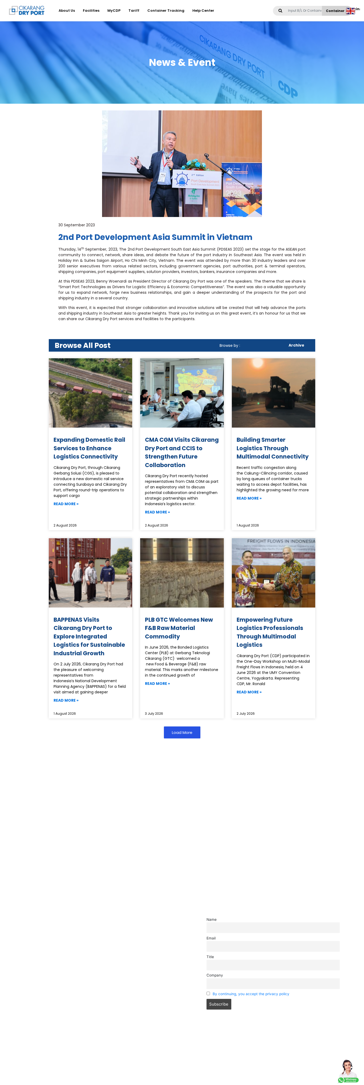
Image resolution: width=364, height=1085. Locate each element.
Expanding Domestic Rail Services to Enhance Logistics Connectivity (89, 448)
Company (215, 975)
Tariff (133, 10)
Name (212, 919)
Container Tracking (165, 10)
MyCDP (113, 10)
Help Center (203, 10)
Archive (296, 345)
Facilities (91, 10)
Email (211, 938)
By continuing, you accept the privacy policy (251, 994)
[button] (182, 732)
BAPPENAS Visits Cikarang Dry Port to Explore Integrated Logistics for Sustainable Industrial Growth (89, 636)
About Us (67, 10)
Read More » (66, 504)
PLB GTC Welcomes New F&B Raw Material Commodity (179, 628)
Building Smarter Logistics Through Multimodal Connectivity (273, 448)
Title (210, 957)
